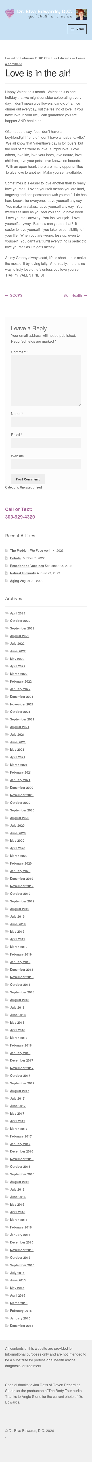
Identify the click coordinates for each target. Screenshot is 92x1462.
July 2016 (17, 1189)
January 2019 (20, 962)
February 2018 (21, 1045)
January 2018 (20, 1053)
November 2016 (21, 1159)
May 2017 (17, 1113)
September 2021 (22, 719)
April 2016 (17, 1212)
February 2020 (21, 863)
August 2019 (19, 908)
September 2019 (22, 901)
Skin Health (72, 295)
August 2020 (19, 817)
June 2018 (18, 1014)
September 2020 (22, 810)
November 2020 (21, 795)
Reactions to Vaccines (27, 565)
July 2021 (17, 734)
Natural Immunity (23, 573)
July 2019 (17, 916)
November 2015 (21, 1250)
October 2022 (20, 620)
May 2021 (17, 749)
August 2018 (19, 999)
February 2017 (21, 1136)
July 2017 (17, 1098)
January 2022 (20, 689)
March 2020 (18, 855)
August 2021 (19, 727)
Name (17, 413)
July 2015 (17, 1272)
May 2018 (17, 1022)
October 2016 (20, 1166)
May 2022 (17, 658)
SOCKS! (16, 295)
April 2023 (17, 613)
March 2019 (18, 946)
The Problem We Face (26, 550)
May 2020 (17, 840)
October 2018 (20, 984)
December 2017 (21, 1060)
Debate (15, 558)
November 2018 (21, 977)
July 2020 (17, 825)
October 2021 (20, 711)
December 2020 (21, 787)
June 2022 (18, 651)
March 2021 (18, 764)
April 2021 (17, 757)
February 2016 (21, 1227)
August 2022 (19, 636)
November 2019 (21, 886)
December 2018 (21, 969)
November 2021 (21, 704)
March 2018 (18, 1037)
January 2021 (20, 780)
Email (16, 434)
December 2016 (21, 1151)
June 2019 (18, 924)
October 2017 (20, 1075)
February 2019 (21, 954)
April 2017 (17, 1121)
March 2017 (18, 1128)
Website (17, 455)
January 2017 (20, 1144)
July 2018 (17, 1007)
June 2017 (18, 1105)
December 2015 (21, 1242)
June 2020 (18, 833)
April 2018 (17, 1030)
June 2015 (18, 1280)
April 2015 (17, 1295)
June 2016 (18, 1196)
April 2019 (17, 939)
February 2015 (21, 1310)
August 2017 (19, 1090)
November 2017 (21, 1068)
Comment (20, 352)
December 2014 (21, 1325)
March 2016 (18, 1219)
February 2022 (21, 681)
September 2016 (22, 1174)
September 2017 (22, 1083)
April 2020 (17, 848)
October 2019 (20, 893)
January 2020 (20, 871)
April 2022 (17, 666)
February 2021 (21, 772)
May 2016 (17, 1204)
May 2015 (17, 1287)
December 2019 (21, 878)
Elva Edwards (61, 58)
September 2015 (22, 1265)
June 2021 (18, 742)
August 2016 (19, 1181)
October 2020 (20, 802)
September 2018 (22, 992)
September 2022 (22, 628)
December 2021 (21, 696)
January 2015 (20, 1318)
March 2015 (18, 1303)
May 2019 (17, 931)
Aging (14, 580)
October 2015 (20, 1257)
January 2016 (20, 1234)
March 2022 (18, 673)
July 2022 (17, 643)
